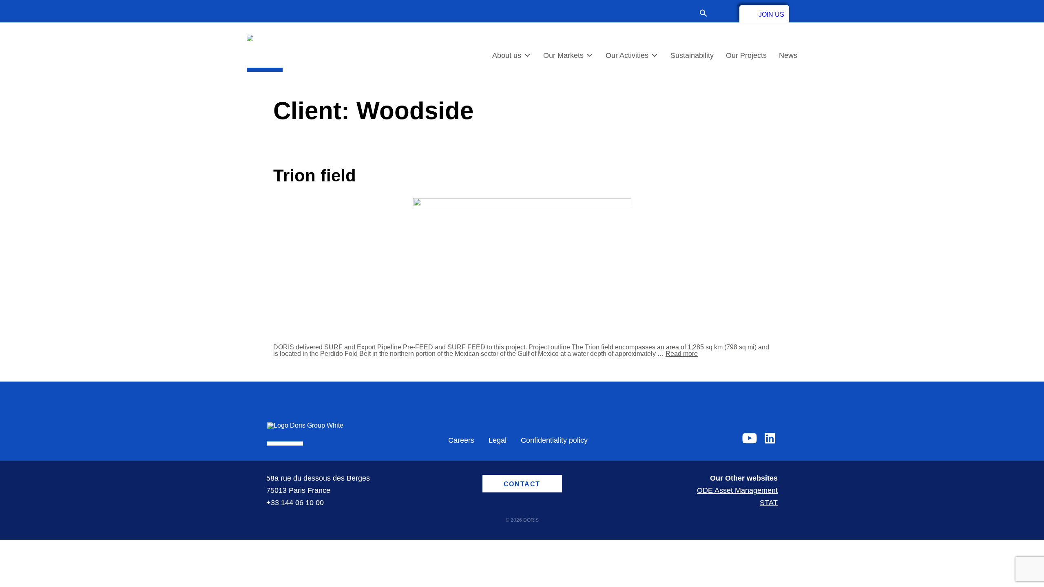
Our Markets (563, 55)
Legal (498, 440)
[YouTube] (749, 438)
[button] (707, 14)
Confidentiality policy (554, 440)
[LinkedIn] (770, 438)
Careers (461, 440)
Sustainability (692, 55)
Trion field (314, 175)
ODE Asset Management (737, 490)
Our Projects (746, 55)
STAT (769, 503)
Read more (682, 353)
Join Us (771, 14)
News (788, 55)
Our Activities (627, 55)
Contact (723, 13)
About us (506, 55)
